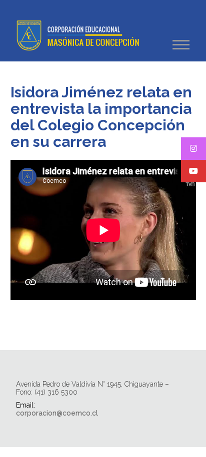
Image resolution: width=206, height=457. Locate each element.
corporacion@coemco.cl (57, 413)
